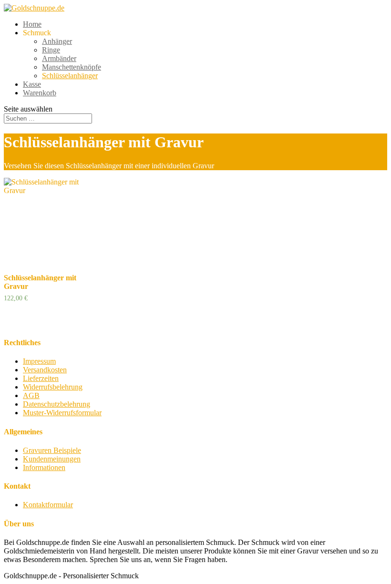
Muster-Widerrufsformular (62, 413)
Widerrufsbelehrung (52, 387)
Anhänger (57, 41)
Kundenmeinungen (52, 459)
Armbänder (59, 58)
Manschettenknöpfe (71, 67)
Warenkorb (39, 93)
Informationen (44, 467)
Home (32, 24)
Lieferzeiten (41, 378)
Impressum (39, 361)
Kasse (32, 84)
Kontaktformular (48, 505)
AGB (31, 395)
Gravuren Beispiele (52, 450)
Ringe (51, 50)
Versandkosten (45, 370)
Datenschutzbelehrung (56, 404)
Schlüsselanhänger (70, 76)
